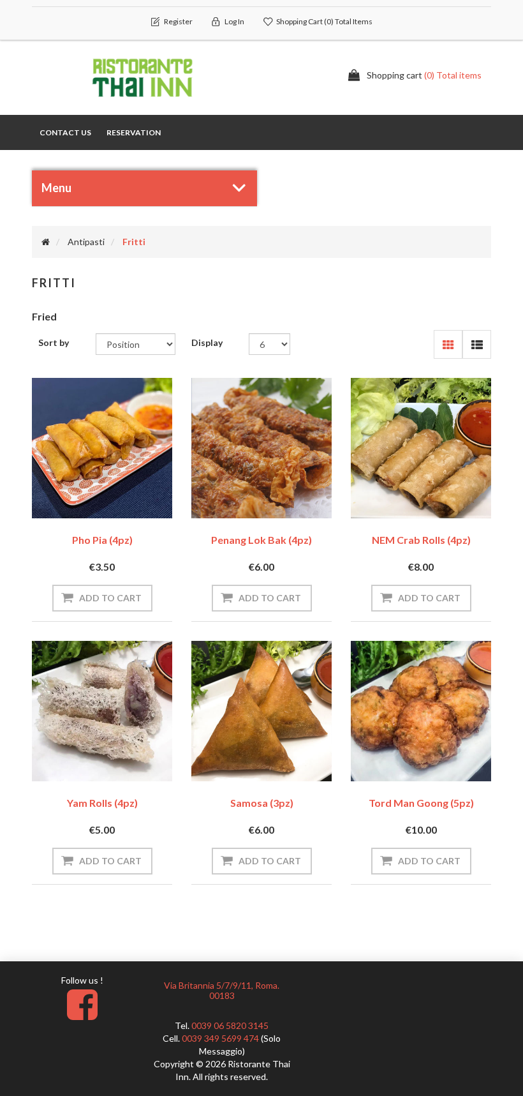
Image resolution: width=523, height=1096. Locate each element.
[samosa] (261, 711)
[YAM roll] (102, 711)
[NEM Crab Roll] (421, 448)
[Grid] (448, 344)
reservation (134, 132)
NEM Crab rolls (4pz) (421, 540)
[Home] (45, 241)
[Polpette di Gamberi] (421, 711)
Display (207, 342)
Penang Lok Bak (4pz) (261, 540)
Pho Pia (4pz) (102, 540)
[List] (476, 344)
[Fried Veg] (102, 448)
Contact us (65, 132)
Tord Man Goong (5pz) (421, 803)
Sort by (53, 342)
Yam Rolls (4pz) (102, 803)
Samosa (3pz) (261, 803)
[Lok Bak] (261, 448)
